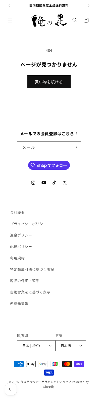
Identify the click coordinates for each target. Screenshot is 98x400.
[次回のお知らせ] (88, 5)
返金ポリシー (21, 235)
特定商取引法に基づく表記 (32, 269)
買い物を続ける (49, 81)
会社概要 (17, 212)
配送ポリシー (21, 246)
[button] (10, 20)
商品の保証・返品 (24, 280)
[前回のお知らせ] (9, 5)
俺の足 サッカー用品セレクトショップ (46, 382)
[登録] (75, 147)
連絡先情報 (19, 303)
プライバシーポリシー (28, 223)
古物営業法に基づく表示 (30, 291)
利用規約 (17, 257)
